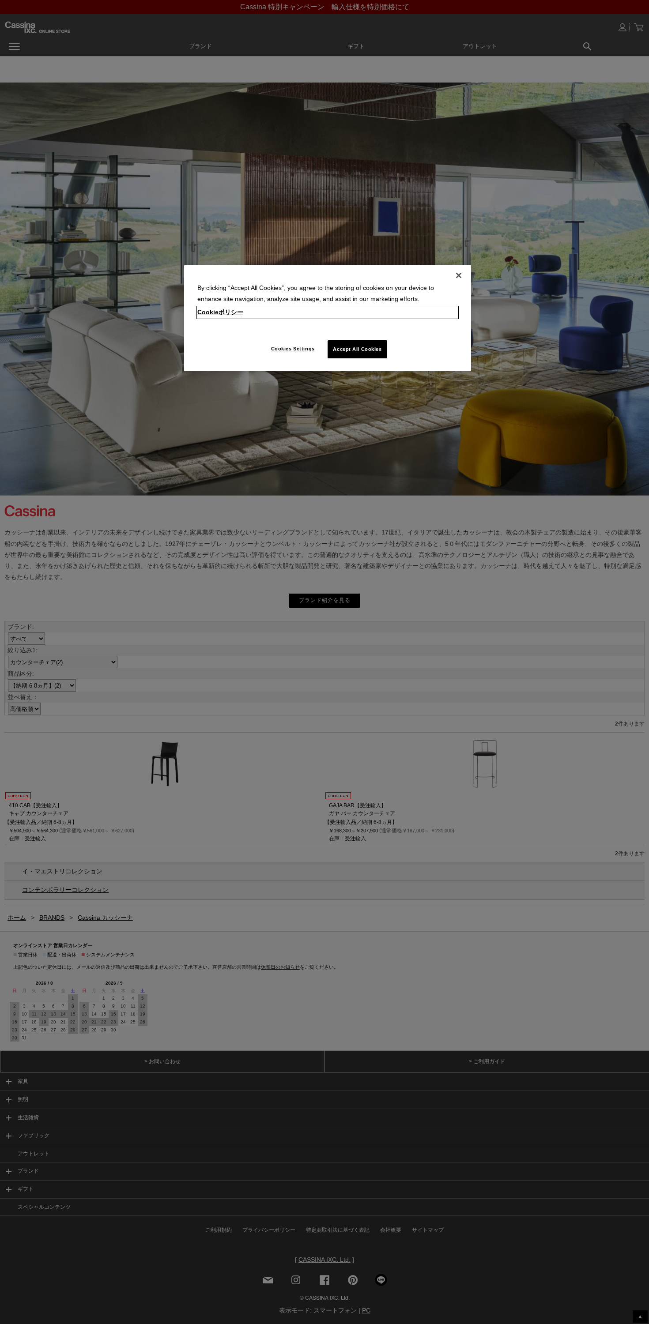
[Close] (458, 275)
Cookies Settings (293, 348)
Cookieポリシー (220, 312)
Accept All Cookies (357, 349)
